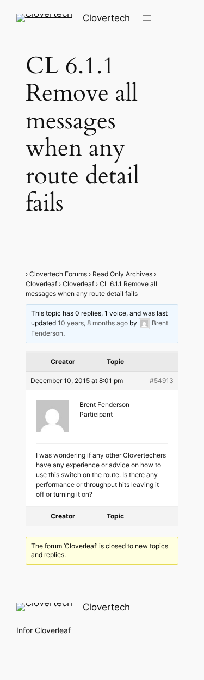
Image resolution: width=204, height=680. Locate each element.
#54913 (162, 380)
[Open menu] (146, 17)
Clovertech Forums (58, 274)
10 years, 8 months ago (93, 323)
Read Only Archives (122, 274)
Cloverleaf (41, 284)
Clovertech (106, 18)
